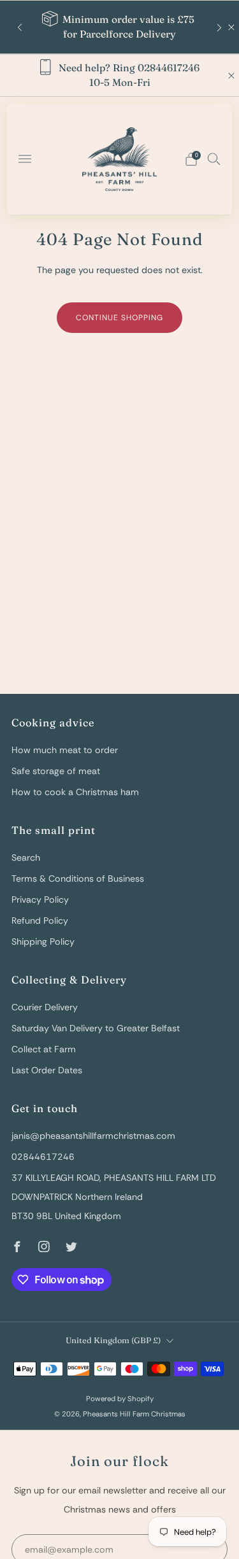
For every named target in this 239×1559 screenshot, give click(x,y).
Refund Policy (39, 920)
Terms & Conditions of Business (77, 878)
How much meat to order (64, 750)
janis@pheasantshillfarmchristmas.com (93, 1135)
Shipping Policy (43, 941)
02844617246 (43, 1156)
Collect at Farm (43, 1049)
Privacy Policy (40, 899)
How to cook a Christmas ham (75, 792)
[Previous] (19, 27)
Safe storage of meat (55, 771)
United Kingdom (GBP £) (113, 1340)
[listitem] (119, 27)
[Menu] (24, 159)
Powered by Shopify (120, 1399)
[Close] (231, 27)
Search (25, 857)
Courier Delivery (44, 1007)
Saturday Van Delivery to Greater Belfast (95, 1028)
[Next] (219, 27)
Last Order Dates (46, 1070)
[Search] (214, 158)
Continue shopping (119, 318)
